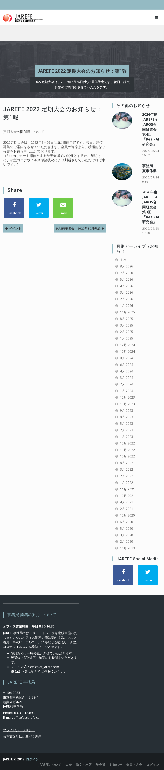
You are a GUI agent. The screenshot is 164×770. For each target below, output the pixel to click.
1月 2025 (126, 338)
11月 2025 (127, 312)
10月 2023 (127, 404)
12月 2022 (127, 443)
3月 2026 (126, 292)
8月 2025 (126, 319)
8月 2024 (126, 358)
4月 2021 (126, 502)
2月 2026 (126, 299)
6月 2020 (126, 522)
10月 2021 (127, 496)
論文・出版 (84, 764)
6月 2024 (126, 364)
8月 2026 (126, 266)
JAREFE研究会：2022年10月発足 (78, 228)
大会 (68, 764)
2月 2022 (126, 476)
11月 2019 (127, 548)
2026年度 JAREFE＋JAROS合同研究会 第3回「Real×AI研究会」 (150, 207)
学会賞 (100, 764)
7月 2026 (126, 273)
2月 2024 (126, 384)
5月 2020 (126, 528)
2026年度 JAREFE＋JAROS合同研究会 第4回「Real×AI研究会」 (150, 129)
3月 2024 (126, 377)
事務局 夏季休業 (149, 168)
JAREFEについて (50, 764)
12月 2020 (127, 515)
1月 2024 (126, 391)
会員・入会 (134, 764)
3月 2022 (126, 469)
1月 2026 (126, 305)
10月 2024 (127, 351)
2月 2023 (126, 430)
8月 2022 (126, 463)
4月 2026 (126, 286)
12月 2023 (127, 397)
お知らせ (115, 764)
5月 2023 (126, 423)
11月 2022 (127, 450)
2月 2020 (126, 541)
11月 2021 (127, 489)
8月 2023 (126, 417)
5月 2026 (126, 279)
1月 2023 (126, 436)
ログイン (32, 759)
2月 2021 (126, 509)
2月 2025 (126, 332)
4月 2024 (126, 371)
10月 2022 (127, 456)
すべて (125, 259)
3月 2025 (126, 325)
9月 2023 (126, 410)
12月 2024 (127, 345)
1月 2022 (126, 482)
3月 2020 (126, 535)
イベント (15, 228)
